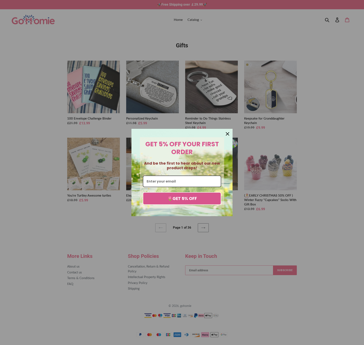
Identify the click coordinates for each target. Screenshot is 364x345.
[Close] (227, 134)
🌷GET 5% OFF (182, 198)
